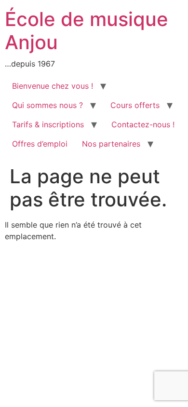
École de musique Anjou (86, 30)
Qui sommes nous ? (47, 105)
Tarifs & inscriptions (48, 124)
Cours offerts (135, 105)
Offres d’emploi (39, 144)
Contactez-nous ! (143, 124)
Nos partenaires (111, 144)
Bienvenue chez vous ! (52, 86)
